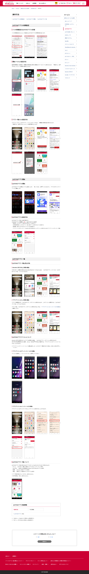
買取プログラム (68, 38)
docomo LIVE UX (68, 71)
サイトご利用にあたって (42, 560)
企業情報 (34, 3)
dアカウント (67, 53)
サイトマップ (35, 564)
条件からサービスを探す (25, 8)
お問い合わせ (53, 564)
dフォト (66, 59)
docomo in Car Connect (70, 65)
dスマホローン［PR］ (70, 56)
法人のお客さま (42, 3)
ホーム (13, 8)
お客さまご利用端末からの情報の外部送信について (60, 560)
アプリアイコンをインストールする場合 (51, 306)
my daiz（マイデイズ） (70, 74)
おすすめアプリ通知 (31, 19)
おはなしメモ (68, 35)
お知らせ (28, 3)
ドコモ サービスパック (70, 68)
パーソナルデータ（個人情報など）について (13, 560)
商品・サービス (19, 3)
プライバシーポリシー (30, 560)
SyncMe (66, 41)
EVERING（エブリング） (69, 25)
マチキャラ (67, 77)
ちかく (66, 50)
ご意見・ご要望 (44, 564)
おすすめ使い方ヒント (70, 31)
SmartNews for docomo (70, 47)
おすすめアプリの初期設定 (18, 19)
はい (39, 536)
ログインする (77, 3)
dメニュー (67, 62)
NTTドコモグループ (63, 564)
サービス (17, 8)
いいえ (51, 536)
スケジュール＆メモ (69, 44)
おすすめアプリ (33, 8)
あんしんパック (68, 21)
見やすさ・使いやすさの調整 (10, 564)
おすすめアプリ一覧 (42, 19)
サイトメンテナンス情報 (24, 564)
